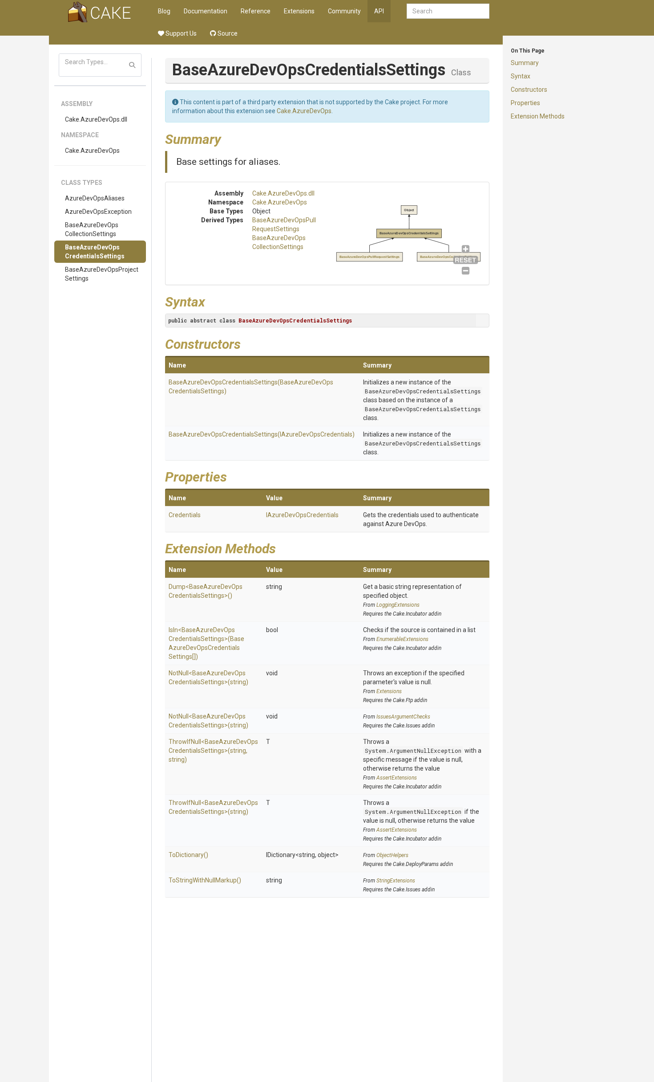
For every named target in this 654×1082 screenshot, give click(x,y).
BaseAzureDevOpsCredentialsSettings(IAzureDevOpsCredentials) (262, 434)
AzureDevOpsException (98, 211)
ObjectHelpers (392, 855)
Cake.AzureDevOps (92, 150)
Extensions (299, 11)
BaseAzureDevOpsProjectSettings (101, 274)
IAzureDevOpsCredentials (302, 515)
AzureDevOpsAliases (95, 198)
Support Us (180, 33)
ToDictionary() (188, 854)
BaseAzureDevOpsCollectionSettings (91, 229)
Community (344, 11)
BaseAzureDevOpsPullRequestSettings (369, 257)
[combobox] (448, 11)
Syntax (520, 76)
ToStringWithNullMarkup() (205, 880)
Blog (164, 11)
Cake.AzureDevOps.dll (96, 119)
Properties (525, 102)
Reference (255, 11)
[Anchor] (227, 138)
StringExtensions (395, 881)
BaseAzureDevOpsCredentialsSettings (95, 252)
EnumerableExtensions (402, 639)
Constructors (529, 89)
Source (227, 33)
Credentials (185, 515)
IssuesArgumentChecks (403, 717)
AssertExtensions (396, 778)
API (379, 11)
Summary (525, 62)
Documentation (205, 11)
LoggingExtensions (398, 605)
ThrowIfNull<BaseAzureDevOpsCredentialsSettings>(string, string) (213, 750)
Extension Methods (538, 116)
